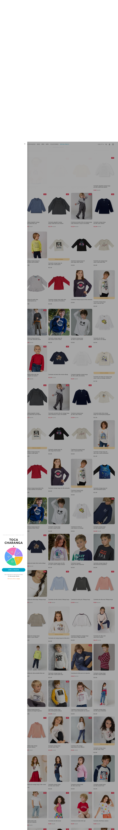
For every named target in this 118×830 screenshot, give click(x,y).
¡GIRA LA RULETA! (13, 428)
